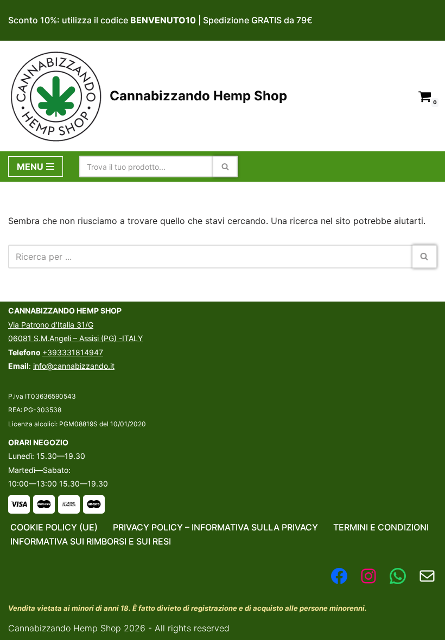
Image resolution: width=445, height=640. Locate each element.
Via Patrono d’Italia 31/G (50, 324)
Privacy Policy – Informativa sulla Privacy (215, 527)
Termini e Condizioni (381, 527)
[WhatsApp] (398, 576)
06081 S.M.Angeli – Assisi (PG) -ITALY (75, 338)
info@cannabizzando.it (74, 365)
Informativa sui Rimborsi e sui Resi (90, 541)
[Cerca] (225, 166)
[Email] (427, 576)
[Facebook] (339, 576)
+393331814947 (72, 352)
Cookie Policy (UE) (54, 527)
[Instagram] (368, 576)
